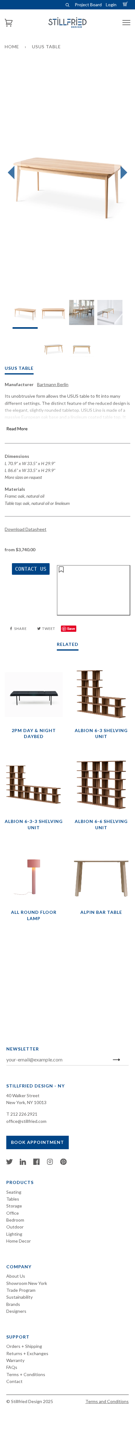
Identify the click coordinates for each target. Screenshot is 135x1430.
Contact (14, 1381)
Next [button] (122, 172)
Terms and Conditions (107, 1401)
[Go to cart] (126, 4)
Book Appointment (37, 1142)
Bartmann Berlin (52, 384)
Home (12, 46)
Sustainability (19, 1297)
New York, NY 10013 (26, 1102)
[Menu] (126, 23)
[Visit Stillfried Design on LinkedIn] (23, 1163)
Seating (13, 1192)
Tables (12, 1199)
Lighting (14, 1234)
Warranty (15, 1360)
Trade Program (20, 1290)
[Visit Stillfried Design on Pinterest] (63, 1163)
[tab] (25, 314)
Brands (13, 1304)
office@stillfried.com (26, 1121)
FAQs (11, 1367)
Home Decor (18, 1241)
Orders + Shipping (24, 1346)
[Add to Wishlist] (93, 590)
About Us (15, 1276)
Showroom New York (26, 1283)
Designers (16, 1311)
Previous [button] (13, 172)
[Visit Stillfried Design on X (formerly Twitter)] (9, 1163)
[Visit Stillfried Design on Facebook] (36, 1163)
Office (12, 1213)
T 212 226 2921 (21, 1114)
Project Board (88, 4)
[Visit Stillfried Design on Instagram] (50, 1163)
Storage (14, 1205)
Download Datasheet (25, 529)
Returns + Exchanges (27, 1353)
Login (111, 4)
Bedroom (15, 1220)
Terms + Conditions (25, 1374)
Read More (17, 428)
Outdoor (15, 1226)
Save (71, 628)
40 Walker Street (23, 1095)
